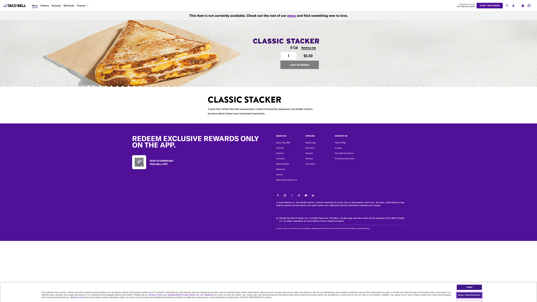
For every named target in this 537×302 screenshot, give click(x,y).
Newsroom (281, 169)
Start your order (490, 5)
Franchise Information (345, 158)
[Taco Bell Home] (15, 5)
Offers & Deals (282, 164)
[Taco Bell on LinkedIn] (313, 196)
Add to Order (299, 64)
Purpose (81, 5)
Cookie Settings (363, 228)
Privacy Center (282, 228)
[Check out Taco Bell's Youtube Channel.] (306, 196)
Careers (338, 148)
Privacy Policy (155, 295)
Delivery (45, 5)
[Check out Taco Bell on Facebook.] (278, 196)
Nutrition (280, 153)
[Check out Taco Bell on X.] (292, 196)
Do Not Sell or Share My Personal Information (338, 228)
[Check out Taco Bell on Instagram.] (285, 196)
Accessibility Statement (310, 228)
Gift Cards (69, 5)
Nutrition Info (308, 47)
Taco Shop (310, 164)
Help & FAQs (340, 142)
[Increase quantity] (294, 56)
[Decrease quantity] (283, 56)
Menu (35, 5)
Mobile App (311, 142)
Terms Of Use (294, 228)
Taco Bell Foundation (344, 153)
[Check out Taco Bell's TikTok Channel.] (299, 196)
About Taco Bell (283, 142)
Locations (280, 158)
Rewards (56, 5)
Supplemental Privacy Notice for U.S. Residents (191, 295)
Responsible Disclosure (286, 180)
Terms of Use (76, 297)
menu (291, 15)
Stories (279, 174)
